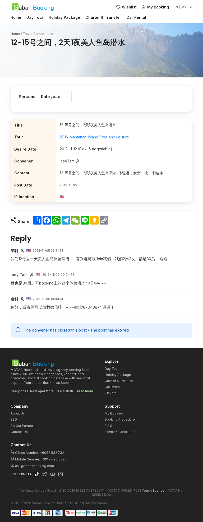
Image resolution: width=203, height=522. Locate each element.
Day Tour (34, 17)
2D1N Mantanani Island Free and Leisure (94, 137)
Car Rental (136, 17)
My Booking (114, 413)
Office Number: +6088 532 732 (39, 453)
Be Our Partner (22, 426)
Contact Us (19, 432)
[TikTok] (36, 474)
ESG (14, 419)
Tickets (111, 393)
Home (16, 17)
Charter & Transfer (103, 17)
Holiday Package (64, 17)
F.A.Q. (109, 426)
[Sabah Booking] (33, 7)
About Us (18, 413)
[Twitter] (44, 474)
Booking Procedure (120, 419)
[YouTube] (52, 474)
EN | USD (181, 7)
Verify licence (153, 490)
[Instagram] (60, 474)
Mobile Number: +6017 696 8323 (40, 459)
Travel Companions (38, 34)
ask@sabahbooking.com (34, 466)
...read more (84, 391)
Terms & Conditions (120, 432)
